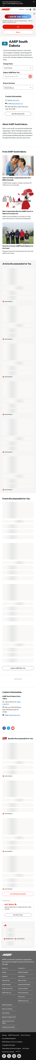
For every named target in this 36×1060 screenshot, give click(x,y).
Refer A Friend (22, 976)
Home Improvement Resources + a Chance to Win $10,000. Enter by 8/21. (12, 2)
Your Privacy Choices (8, 1047)
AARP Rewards (6, 980)
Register (22, 9)
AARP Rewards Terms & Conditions (12, 1037)
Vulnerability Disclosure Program (11, 1044)
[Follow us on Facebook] (4, 724)
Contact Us (21, 964)
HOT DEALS (9, 900)
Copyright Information (8, 1041)
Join (18, 27)
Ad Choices (26, 1044)
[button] (34, 9)
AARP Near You (6, 988)
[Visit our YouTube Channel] (12, 724)
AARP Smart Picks (7, 984)
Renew (18, 32)
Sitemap (4, 1031)
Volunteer (5, 972)
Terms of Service (25, 1031)
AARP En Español (23, 968)
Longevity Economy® (8, 1023)
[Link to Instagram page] (14, 1052)
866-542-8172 (14, 100)
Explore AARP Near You (11, 72)
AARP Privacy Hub (13, 1031)
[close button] (34, 13)
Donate (4, 968)
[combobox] (18, 76)
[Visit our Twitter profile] (8, 724)
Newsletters (21, 972)
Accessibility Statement (9, 1034)
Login (27, 9)
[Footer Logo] (18, 950)
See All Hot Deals (18, 910)
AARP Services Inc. (23, 996)
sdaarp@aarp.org (17, 103)
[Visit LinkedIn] (19, 1052)
